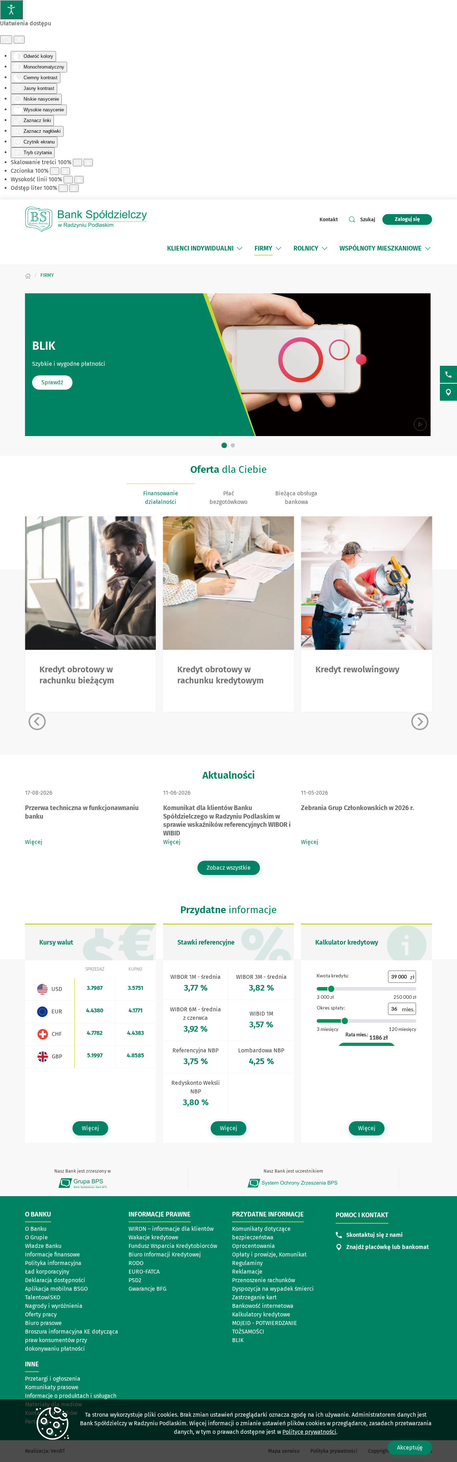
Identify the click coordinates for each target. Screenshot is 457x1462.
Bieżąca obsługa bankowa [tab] (296, 497)
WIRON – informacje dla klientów (171, 1228)
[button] (239, 248)
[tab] (224, 446)
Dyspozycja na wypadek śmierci (273, 1288)
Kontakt (329, 220)
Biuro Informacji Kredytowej (165, 1254)
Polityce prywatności (309, 1431)
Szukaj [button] (367, 220)
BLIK (237, 1340)
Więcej (33, 842)
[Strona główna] (28, 275)
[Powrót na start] (89, 219)
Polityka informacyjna (53, 1263)
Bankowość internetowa (262, 1305)
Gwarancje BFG (147, 1288)
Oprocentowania (253, 1246)
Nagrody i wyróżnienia (53, 1305)
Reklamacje (247, 1271)
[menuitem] (200, 248)
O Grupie (58, 1238)
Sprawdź (52, 382)
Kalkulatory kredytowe (261, 1314)
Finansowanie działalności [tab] (160, 497)
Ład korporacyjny (47, 1271)
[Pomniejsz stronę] (77, 162)
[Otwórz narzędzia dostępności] (11, 9)
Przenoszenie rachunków (263, 1280)
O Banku (35, 1228)
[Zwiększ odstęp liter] (74, 188)
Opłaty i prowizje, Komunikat (269, 1254)
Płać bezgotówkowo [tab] (228, 497)
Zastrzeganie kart (254, 1297)
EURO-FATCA (144, 1271)
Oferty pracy (41, 1314)
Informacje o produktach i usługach (70, 1395)
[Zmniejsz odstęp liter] (63, 188)
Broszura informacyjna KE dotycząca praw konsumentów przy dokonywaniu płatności (71, 1340)
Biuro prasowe (43, 1323)
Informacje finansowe (52, 1254)
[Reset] (6, 39)
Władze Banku (43, 1246)
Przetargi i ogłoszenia (52, 1378)
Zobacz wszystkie (229, 867)
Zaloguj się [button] (407, 219)
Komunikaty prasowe (52, 1387)
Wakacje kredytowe (154, 1237)
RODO (136, 1263)
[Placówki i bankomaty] (448, 392)
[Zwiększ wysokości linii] (79, 179)
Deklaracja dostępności (55, 1280)
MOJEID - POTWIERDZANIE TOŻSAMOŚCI (264, 1327)
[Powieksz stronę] (88, 162)
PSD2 (135, 1280)
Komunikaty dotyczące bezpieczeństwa (261, 1233)
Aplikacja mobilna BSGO (56, 1288)
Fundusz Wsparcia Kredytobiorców (173, 1246)
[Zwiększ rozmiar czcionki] (65, 171)
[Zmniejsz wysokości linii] (68, 179)
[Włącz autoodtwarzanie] (420, 424)
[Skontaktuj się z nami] (448, 374)
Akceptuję (410, 1447)
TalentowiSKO (42, 1297)
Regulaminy (247, 1263)
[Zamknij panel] (19, 40)
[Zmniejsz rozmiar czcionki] (54, 171)
